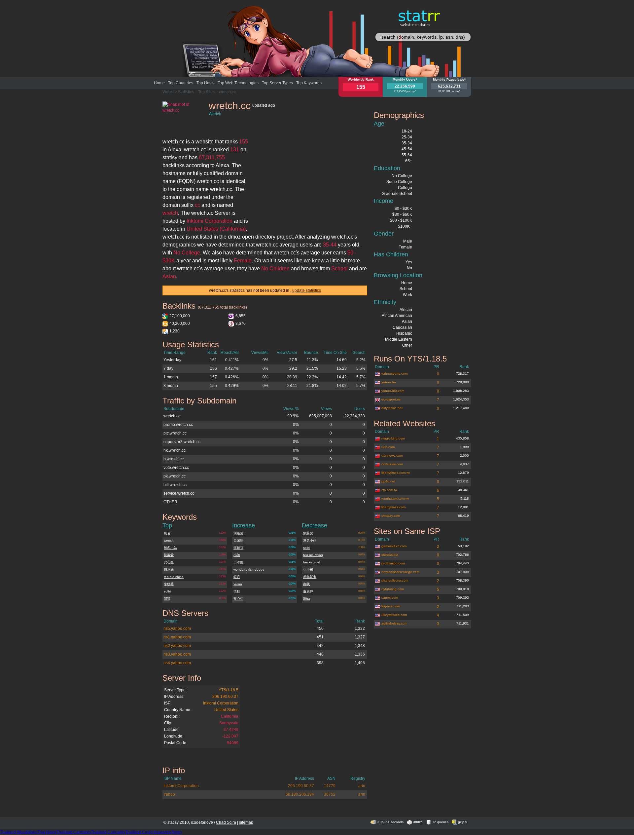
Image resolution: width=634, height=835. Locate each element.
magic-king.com (393, 438)
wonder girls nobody (248, 569)
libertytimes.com (393, 507)
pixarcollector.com (394, 580)
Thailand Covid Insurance (148, 832)
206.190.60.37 (225, 696)
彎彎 (167, 598)
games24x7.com (393, 546)
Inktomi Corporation (220, 703)
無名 (167, 533)
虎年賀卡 (309, 577)
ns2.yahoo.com (177, 645)
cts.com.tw (389, 490)
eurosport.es (391, 399)
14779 (329, 785)
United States (226, 709)
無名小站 (170, 548)
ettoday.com (390, 515)
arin (361, 785)
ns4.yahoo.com (177, 663)
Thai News (46, 832)
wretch (169, 540)
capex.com (389, 597)
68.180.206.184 (300, 794)
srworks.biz (389, 554)
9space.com (390, 606)
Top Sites (206, 92)
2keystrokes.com (394, 615)
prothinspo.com (393, 563)
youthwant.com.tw (395, 498)
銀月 (236, 577)
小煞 (236, 555)
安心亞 (169, 562)
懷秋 (236, 591)
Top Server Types (277, 83)
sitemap (246, 822)
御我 (306, 584)
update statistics (306, 290)
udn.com (388, 447)
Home (159, 83)
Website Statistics (178, 92)
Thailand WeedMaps (18, 832)
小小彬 (308, 569)
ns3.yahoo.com (177, 654)
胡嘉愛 (238, 533)
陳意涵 (169, 569)
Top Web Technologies (238, 83)
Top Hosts (205, 83)
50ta (306, 598)
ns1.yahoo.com (177, 637)
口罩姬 (238, 562)
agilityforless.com (394, 623)
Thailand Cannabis (73, 832)
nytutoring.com (392, 589)
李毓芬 (169, 584)
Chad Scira (226, 822)
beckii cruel (311, 562)
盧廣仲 (308, 591)
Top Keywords (309, 83)
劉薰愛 (169, 555)
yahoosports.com (394, 373)
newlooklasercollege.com (400, 572)
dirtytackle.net (392, 408)
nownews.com (392, 464)
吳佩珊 (238, 540)
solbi (167, 591)
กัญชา (176, 832)
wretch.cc (227, 92)
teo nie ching (174, 577)
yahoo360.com (392, 391)
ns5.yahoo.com (177, 628)
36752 (329, 794)
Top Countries (180, 83)
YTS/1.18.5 (228, 690)
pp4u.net (388, 481)
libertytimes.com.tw (395, 472)
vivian (237, 584)
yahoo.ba (388, 382)
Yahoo (169, 794)
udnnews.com (392, 455)
